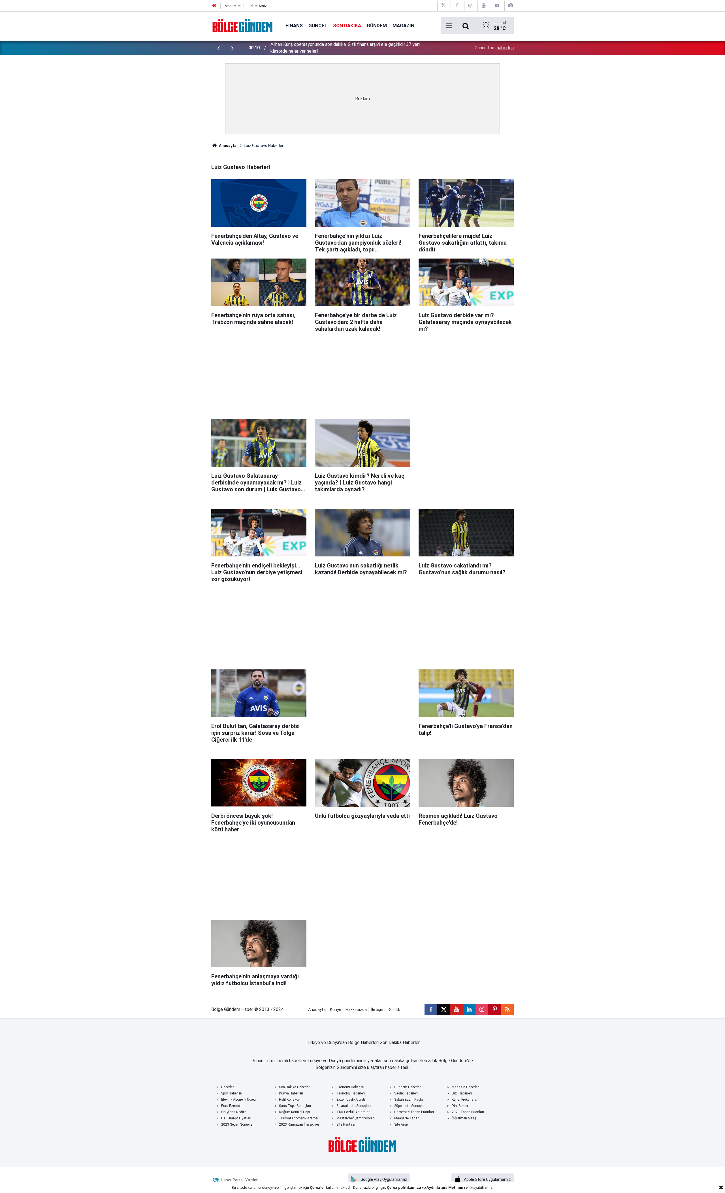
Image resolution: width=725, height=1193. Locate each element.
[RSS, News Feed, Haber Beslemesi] (507, 1009)
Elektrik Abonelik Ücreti (238, 1100)
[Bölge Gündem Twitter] (443, 5)
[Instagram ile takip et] (481, 1009)
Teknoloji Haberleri (350, 1093)
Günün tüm (494, 47)
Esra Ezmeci (230, 1106)
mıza (416, 1187)
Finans (294, 25)
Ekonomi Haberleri (350, 1087)
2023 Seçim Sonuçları (238, 1124)
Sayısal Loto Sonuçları (353, 1106)
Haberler (227, 1087)
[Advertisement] (362, 373)
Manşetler (233, 6)
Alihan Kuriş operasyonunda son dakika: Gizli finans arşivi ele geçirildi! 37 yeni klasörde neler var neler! (345, 48)
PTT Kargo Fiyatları (236, 1118)
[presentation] (218, 47)
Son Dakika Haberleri (294, 1087)
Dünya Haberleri (291, 1093)
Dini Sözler (460, 1106)
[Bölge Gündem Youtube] (484, 5)
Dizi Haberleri (462, 1093)
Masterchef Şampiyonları (355, 1118)
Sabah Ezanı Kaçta (408, 1100)
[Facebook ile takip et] (431, 1009)
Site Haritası (345, 1124)
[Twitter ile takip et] (443, 1009)
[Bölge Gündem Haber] (242, 25)
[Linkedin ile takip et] (469, 1009)
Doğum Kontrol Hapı (294, 1112)
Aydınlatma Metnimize (447, 1187)
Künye (335, 1009)
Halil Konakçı (289, 1100)
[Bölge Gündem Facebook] (457, 5)
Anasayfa (227, 145)
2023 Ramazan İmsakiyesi (300, 1124)
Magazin (403, 25)
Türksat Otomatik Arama (298, 1118)
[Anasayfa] (214, 6)
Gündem (377, 25)
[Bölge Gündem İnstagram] (470, 5)
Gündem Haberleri (407, 1087)
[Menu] (449, 26)
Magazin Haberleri (465, 1087)
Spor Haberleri (231, 1093)
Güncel (317, 25)
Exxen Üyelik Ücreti (350, 1100)
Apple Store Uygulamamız (487, 1179)
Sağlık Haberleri (406, 1093)
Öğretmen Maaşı (464, 1118)
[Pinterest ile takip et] (494, 1009)
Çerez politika (399, 1187)
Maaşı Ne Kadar (406, 1118)
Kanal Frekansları (465, 1100)
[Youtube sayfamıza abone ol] (456, 1009)
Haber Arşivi (257, 6)
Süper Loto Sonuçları (410, 1106)
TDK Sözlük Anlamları (353, 1112)
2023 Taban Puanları (468, 1112)
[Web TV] (497, 5)
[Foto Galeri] (511, 5)
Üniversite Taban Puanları (414, 1112)
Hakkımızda (356, 1009)
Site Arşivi (402, 1124)
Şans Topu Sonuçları (295, 1106)
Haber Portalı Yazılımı (240, 1180)
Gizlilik (394, 1009)
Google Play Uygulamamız (384, 1179)
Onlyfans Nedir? (233, 1112)
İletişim (378, 1009)
